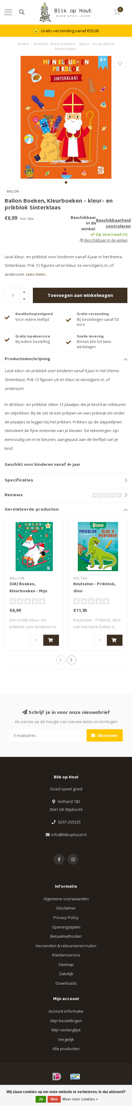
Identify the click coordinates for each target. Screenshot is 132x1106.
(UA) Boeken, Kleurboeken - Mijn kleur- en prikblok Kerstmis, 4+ (28, 595)
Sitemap (66, 964)
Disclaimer (66, 908)
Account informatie (66, 1011)
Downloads (66, 983)
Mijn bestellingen (66, 1020)
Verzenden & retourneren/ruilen (66, 945)
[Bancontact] (75, 1076)
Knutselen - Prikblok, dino (94, 588)
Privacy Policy (66, 917)
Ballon (13, 191)
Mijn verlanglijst (66, 1030)
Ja (41, 1099)
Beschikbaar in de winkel (105, 240)
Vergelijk (66, 1039)
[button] (66, 182)
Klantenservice (66, 955)
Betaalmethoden (66, 936)
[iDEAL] (56, 1076)
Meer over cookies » (80, 1099)
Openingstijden (66, 927)
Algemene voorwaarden (66, 899)
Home (23, 43)
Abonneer (107, 735)
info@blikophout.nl (69, 834)
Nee (54, 1099)
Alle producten (66, 1048)
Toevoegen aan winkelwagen (80, 295)
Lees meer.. (36, 274)
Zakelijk (66, 973)
